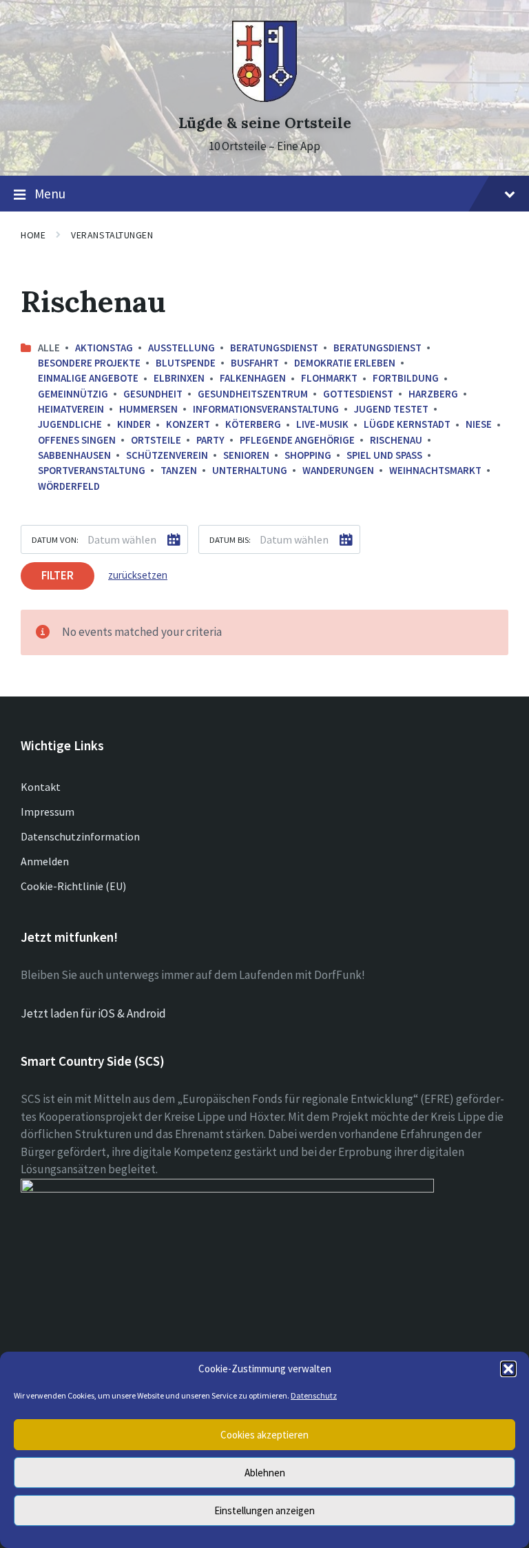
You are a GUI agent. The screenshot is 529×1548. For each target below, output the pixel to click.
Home (33, 235)
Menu (49, 193)
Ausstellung (181, 347)
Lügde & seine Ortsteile (264, 123)
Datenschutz (314, 1395)
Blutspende (186, 362)
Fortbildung (406, 377)
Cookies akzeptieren (264, 1434)
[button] (508, 1369)
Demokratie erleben (344, 362)
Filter (57, 575)
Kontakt (41, 787)
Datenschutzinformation (80, 836)
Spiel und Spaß (384, 455)
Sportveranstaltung (91, 470)
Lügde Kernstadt (407, 424)
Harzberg (433, 393)
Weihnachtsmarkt (435, 470)
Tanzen (178, 470)
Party (210, 439)
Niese (479, 424)
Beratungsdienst (274, 347)
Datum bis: (230, 539)
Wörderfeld (69, 486)
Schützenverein (167, 455)
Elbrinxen (179, 377)
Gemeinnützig (73, 393)
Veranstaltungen (112, 235)
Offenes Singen (77, 439)
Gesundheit (153, 393)
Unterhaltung (249, 470)
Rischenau (396, 439)
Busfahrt (255, 362)
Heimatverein (71, 408)
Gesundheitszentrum (253, 393)
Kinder (134, 424)
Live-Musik (322, 424)
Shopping (307, 455)
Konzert (188, 424)
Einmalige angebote (88, 377)
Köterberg (253, 424)
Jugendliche (70, 424)
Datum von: (55, 539)
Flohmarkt (329, 377)
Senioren (246, 455)
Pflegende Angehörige (297, 439)
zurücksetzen (137, 574)
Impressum (47, 811)
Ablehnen (265, 1472)
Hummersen (148, 408)
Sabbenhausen (74, 455)
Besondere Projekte (89, 362)
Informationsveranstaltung (266, 408)
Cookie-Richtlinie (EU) (73, 886)
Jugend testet (391, 408)
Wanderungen (338, 470)
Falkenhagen (253, 377)
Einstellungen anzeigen (264, 1510)
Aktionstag (104, 347)
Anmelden (45, 861)
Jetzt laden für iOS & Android (93, 1013)
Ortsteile (156, 439)
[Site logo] (264, 97)
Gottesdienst (358, 393)
